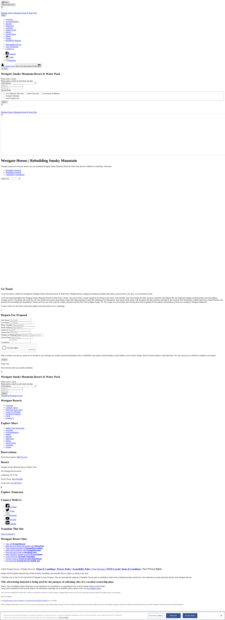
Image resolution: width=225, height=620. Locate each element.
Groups (8, 38)
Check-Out (5, 332)
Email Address (6, 328)
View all (15, 544)
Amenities (9, 445)
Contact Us (10, 49)
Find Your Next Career (14, 410)
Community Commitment (15, 175)
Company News (12, 408)
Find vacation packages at (24, 548)
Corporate (9, 405)
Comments (5, 342)
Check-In (4, 330)
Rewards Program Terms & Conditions (13, 600)
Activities (9, 28)
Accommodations (12, 22)
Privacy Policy (64, 569)
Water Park (10, 26)
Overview (9, 19)
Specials (9, 24)
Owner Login (9, 66)
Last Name (5, 323)
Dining (8, 32)
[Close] (221, 615)
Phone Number (6, 325)
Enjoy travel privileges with (23, 550)
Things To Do (11, 30)
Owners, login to (24, 559)
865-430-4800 (17, 479)
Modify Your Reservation (15, 428)
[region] (112, 616)
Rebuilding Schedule (13, 172)
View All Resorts (12, 47)
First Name (5, 320)
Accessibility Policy (82, 569)
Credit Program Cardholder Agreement (37, 600)
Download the (23, 561)
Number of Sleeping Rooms (11, 335)
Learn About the (20, 557)
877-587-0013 (16, 483)
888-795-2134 (22, 457)
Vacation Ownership (13, 414)
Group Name (6, 337)
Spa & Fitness (11, 34)
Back (3, 15)
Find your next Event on (21, 552)
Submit (4, 360)
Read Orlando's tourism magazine (24, 554)
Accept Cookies (190, 615)
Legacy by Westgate (13, 412)
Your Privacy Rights (152, 569)
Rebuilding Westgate (13, 41)
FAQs (8, 416)
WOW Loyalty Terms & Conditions (124, 569)
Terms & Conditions (46, 569)
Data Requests (98, 569)
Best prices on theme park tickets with (25, 546)
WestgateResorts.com (13, 45)
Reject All (173, 615)
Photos (8, 36)
